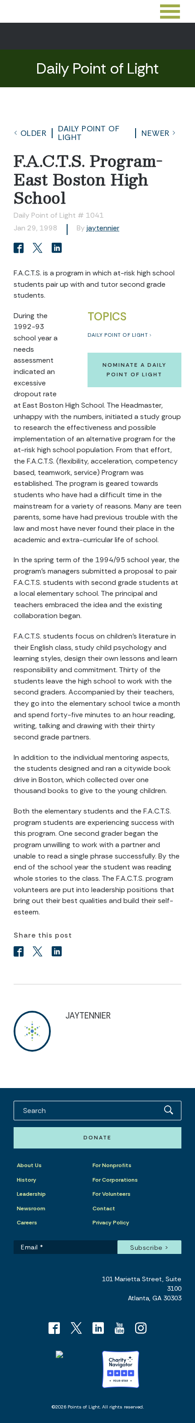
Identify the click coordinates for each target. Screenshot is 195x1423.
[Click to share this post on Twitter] (39, 248)
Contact (104, 1208)
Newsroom (31, 1208)
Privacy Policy (111, 1222)
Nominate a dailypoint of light (134, 369)
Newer (155, 133)
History (26, 1179)
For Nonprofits (112, 1165)
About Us (29, 1165)
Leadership (31, 1194)
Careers (27, 1222)
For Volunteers (112, 1194)
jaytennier (103, 228)
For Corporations (115, 1179)
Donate (97, 1137)
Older (33, 133)
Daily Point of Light (88, 133)
